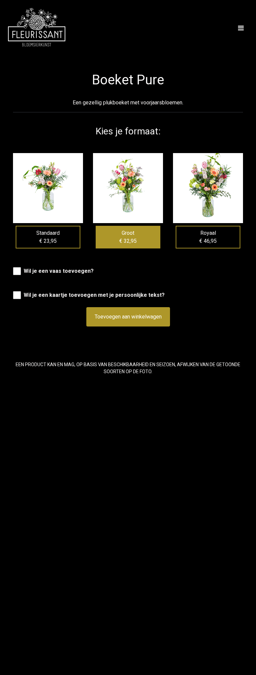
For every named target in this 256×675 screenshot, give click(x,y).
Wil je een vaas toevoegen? (59, 271)
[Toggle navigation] (241, 28)
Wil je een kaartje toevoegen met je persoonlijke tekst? (94, 295)
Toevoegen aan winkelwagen (128, 316)
